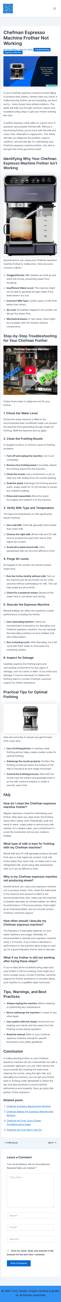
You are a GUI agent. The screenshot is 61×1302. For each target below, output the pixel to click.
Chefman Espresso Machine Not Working (29, 1106)
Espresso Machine (13, 52)
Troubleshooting (42, 50)
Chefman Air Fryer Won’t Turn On (24, 1129)
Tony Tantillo (27, 4)
